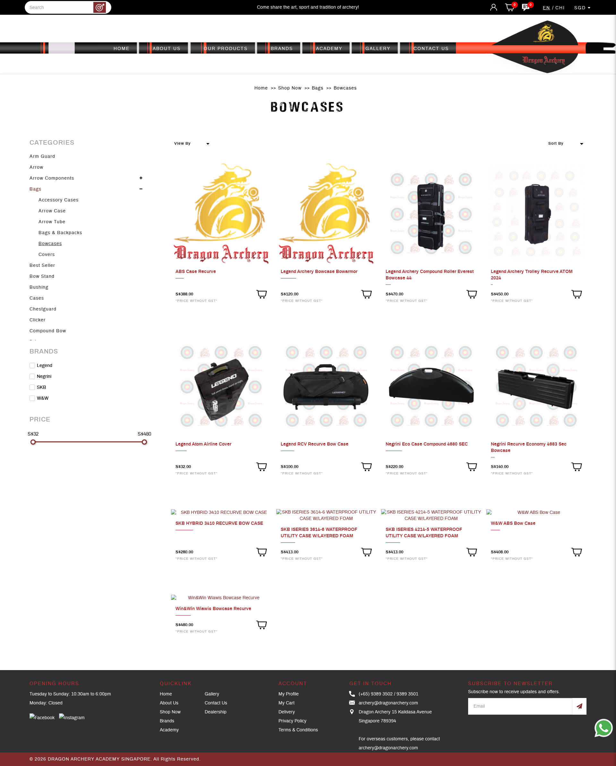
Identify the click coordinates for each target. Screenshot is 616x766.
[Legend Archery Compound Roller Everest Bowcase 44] (431, 213)
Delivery (286, 712)
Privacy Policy (292, 721)
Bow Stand (42, 276)
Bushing (39, 287)
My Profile (288, 694)
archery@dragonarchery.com (388, 703)
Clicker (38, 320)
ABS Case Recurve (195, 271)
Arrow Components (52, 178)
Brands (167, 721)
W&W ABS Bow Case (513, 523)
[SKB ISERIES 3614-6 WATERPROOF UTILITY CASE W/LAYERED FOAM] (326, 515)
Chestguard (43, 309)
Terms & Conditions (298, 730)
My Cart (286, 703)
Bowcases (345, 88)
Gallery (212, 694)
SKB (41, 387)
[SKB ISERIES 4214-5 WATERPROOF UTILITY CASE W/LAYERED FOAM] (431, 515)
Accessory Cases (58, 200)
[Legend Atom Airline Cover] (221, 386)
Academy (169, 730)
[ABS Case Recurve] (221, 213)
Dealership (216, 712)
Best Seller (42, 265)
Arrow (36, 167)
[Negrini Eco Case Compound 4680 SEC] (431, 386)
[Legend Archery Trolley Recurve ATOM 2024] (536, 213)
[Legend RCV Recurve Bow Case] (326, 386)
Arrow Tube (51, 222)
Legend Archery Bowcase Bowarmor (319, 271)
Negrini (43, 376)
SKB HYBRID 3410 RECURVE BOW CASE (219, 523)
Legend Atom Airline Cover (203, 444)
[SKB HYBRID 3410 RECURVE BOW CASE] (221, 512)
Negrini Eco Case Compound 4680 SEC (427, 444)
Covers (46, 254)
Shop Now (290, 88)
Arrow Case (52, 211)
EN (546, 8)
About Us (169, 703)
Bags (317, 88)
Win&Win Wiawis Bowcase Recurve (213, 609)
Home (261, 88)
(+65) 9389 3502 (376, 694)
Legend (44, 365)
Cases (37, 298)
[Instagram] (72, 717)
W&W (42, 398)
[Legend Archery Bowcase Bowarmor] (326, 213)
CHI (560, 8)
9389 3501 (407, 694)
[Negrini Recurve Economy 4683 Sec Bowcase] (536, 386)
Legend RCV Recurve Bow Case (314, 444)
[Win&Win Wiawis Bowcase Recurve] (221, 597)
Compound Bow (48, 331)
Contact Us (216, 703)
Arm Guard (42, 156)
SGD (581, 8)
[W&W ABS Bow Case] (536, 512)
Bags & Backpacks (60, 233)
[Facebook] (42, 717)
